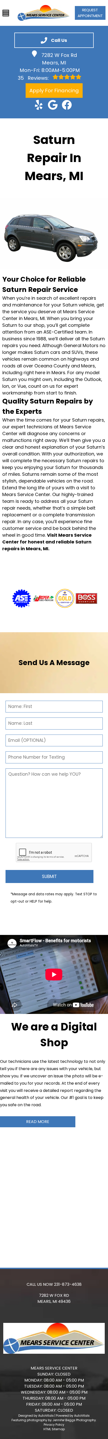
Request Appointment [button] (90, 12)
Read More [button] (37, 1122)
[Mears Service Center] (44, 13)
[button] (39, 105)
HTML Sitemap (54, 1429)
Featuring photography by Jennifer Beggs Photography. (54, 1420)
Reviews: (34, 78)
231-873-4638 (68, 1284)
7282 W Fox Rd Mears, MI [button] (59, 59)
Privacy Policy (54, 1424)
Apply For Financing (54, 90)
